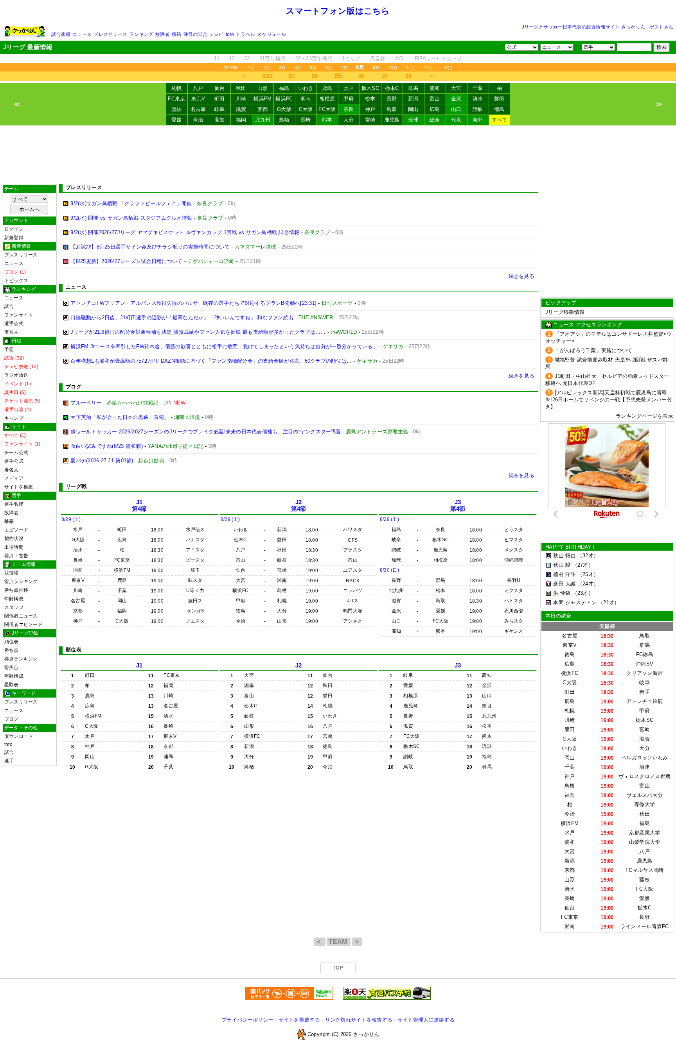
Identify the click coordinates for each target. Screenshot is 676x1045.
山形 (262, 88)
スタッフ (13, 607)
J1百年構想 (272, 58)
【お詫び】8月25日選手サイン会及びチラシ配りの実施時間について (150, 247)
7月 (344, 67)
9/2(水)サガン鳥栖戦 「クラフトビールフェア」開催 (131, 203)
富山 (435, 99)
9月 (376, 67)
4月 (298, 67)
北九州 (263, 120)
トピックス (16, 280)
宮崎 (370, 120)
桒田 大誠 (564, 584)
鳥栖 (284, 120)
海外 (478, 120)
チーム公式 (16, 452)
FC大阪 (327, 109)
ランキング (141, 34)
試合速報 (60, 34)
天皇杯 (378, 58)
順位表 (11, 641)
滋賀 (241, 109)
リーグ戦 (76, 486)
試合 (9, 306)
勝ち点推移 (16, 590)
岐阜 (219, 109)
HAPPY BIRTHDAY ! (570, 547)
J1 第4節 (139, 505)
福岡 (241, 120)
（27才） (582, 565)
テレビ (216, 34)
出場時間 (13, 547)
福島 (284, 88)
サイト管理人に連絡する (426, 1020)
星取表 (11, 684)
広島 (435, 109)
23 (291, 76)
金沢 (456, 99)
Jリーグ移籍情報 (564, 312)
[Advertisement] (338, 154)
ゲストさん (661, 27)
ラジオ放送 (16, 375)
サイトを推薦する (299, 1020)
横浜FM (262, 99)
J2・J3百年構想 (314, 58)
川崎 (241, 99)
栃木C (392, 88)
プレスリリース (110, 34)
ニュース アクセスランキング (587, 324)
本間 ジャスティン (574, 602)
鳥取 (392, 109)
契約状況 (13, 538)
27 (385, 76)
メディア (13, 478)
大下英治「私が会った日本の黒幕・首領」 (119, 417)
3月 (282, 67)
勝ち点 (11, 650)
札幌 (176, 88)
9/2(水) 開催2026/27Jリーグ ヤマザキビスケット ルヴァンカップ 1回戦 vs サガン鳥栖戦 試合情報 (184, 232)
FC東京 (176, 99)
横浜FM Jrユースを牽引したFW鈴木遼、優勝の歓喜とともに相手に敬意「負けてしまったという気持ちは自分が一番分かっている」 (224, 346)
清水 (478, 99)
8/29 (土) (71, 519)
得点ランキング (21, 581)
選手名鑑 (13, 504)
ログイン (13, 229)
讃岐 (478, 109)
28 (409, 76)
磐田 (499, 99)
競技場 (11, 573)
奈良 (348, 109)
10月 (392, 67)
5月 (313, 67)
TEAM (339, 941)
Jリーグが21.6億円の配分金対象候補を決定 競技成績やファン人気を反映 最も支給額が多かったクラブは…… (197, 332)
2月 (267, 67)
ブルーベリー (86, 403)
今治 (198, 120)
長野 (392, 99)
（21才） (608, 602)
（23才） (582, 593)
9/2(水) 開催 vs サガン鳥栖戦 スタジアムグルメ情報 (131, 218)
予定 (448, 67)
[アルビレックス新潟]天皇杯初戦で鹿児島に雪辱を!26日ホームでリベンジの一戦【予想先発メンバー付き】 (608, 400)
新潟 (413, 99)
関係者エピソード (23, 624)
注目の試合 (195, 34)
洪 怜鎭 (561, 593)
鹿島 (327, 88)
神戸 (370, 109)
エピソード (16, 530)
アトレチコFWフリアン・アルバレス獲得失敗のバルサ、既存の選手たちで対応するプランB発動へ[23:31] (193, 303)
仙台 (219, 88)
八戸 (198, 88)
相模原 (327, 99)
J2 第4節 (298, 505)
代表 (456, 120)
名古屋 (198, 109)
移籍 (176, 34)
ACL (400, 58)
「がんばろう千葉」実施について (594, 350)
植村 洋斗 (564, 574)
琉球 (413, 120)
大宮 (456, 88)
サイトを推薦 (18, 487)
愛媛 (176, 120)
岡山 (413, 109)
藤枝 (176, 109)
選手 (9, 761)
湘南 (305, 99)
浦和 (435, 88)
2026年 (231, 67)
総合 (435, 120)
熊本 (327, 120)
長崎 (305, 120)
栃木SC (370, 88)
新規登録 (13, 237)
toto (230, 34)
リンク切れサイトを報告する (358, 1020)
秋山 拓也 (564, 555)
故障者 (162, 34)
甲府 (348, 99)
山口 (456, 109)
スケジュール (271, 34)
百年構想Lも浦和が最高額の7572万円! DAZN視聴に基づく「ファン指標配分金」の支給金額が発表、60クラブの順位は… (211, 361)
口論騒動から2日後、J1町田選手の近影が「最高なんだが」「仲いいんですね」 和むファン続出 (181, 317)
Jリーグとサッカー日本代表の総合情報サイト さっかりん (583, 27)
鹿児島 (392, 120)
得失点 (11, 667)
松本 (370, 99)
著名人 (11, 332)
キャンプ (13, 418)
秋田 (241, 88)
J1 (216, 58)
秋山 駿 (561, 565)
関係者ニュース (21, 616)
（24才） (588, 584)
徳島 (499, 109)
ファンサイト (18, 315)
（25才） (588, 574)
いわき (306, 88)
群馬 (413, 88)
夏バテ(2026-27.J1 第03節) (101, 460)
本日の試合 (558, 616)
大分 (348, 120)
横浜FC (284, 99)
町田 (219, 99)
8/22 (267, 76)
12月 (428, 67)
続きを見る (521, 276)
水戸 (348, 88)
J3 (247, 58)
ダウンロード (18, 736)
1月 (251, 67)
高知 (219, 120)
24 (315, 76)
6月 (328, 67)
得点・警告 (16, 555)
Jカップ (351, 58)
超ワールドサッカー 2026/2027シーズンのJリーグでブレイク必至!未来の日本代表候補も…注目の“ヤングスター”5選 (205, 432)
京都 (262, 109)
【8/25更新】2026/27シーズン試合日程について (126, 261)
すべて (499, 120)
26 (362, 76)
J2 (232, 58)
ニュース (82, 34)
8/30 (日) (389, 570)
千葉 (478, 88)
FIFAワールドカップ (438, 58)
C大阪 (306, 109)
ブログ (11, 719)
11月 (410, 67)
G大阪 (284, 109)
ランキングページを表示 (644, 416)
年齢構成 (13, 598)
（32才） (588, 555)
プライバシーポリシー (247, 1020)
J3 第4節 (458, 505)
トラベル (245, 34)
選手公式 (13, 323)
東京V (198, 99)
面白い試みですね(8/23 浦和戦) (106, 446)
